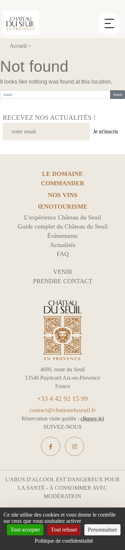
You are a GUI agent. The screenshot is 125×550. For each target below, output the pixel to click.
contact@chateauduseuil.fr (63, 410)
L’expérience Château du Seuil (62, 217)
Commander (62, 183)
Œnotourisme (63, 206)
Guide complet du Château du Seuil (63, 226)
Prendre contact (62, 281)
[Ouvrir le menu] (109, 19)
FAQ (63, 253)
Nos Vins (62, 195)
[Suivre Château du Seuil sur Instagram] (74, 446)
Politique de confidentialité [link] (64, 541)
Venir (62, 271)
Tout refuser (64, 530)
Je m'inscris (105, 131)
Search (117, 94)
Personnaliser (102, 530)
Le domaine (62, 174)
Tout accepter (25, 530)
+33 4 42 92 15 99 (62, 398)
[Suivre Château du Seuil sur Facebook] (50, 446)
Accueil (18, 46)
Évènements (62, 235)
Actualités (62, 244)
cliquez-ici (92, 418)
